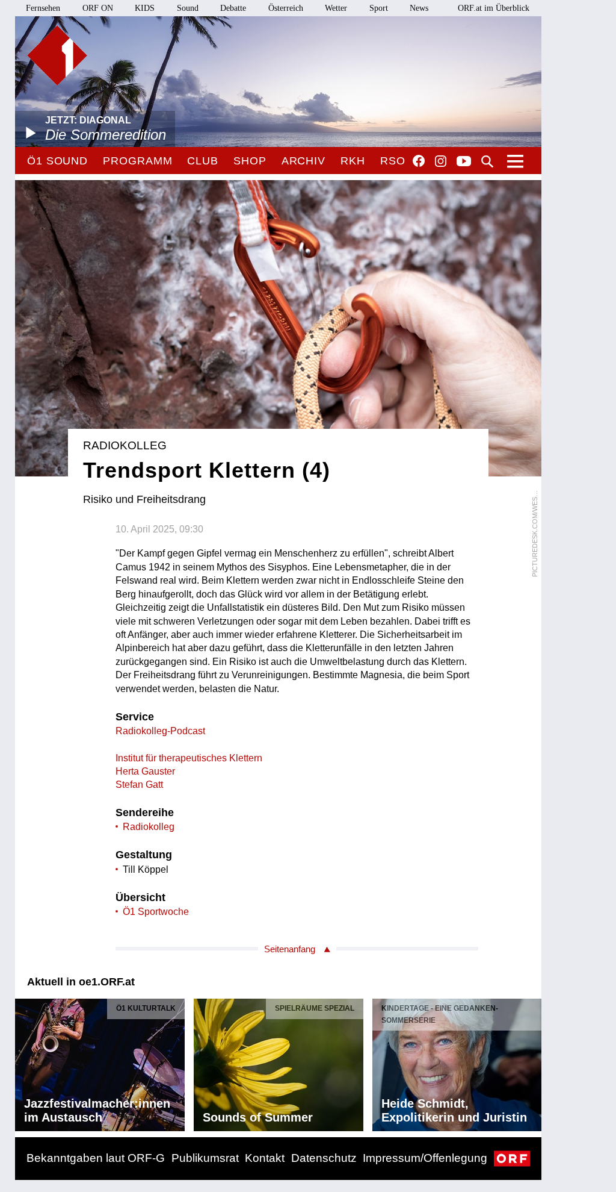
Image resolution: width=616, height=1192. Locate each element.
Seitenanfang (289, 949)
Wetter (336, 8)
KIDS (145, 8)
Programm (137, 161)
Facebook (419, 161)
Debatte (233, 8)
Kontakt (265, 1158)
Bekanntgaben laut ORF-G (95, 1158)
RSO (392, 161)
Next (531, 1062)
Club (202, 161)
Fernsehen (43, 8)
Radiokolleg (148, 827)
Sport (378, 8)
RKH (352, 161)
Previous (24, 1062)
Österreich (285, 8)
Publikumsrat (205, 1158)
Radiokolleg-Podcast (160, 731)
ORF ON (97, 8)
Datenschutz (324, 1158)
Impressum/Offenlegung (425, 1158)
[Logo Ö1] (57, 55)
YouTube (464, 162)
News (419, 8)
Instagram (440, 161)
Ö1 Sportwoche (156, 911)
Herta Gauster (145, 771)
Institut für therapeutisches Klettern (189, 758)
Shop (249, 161)
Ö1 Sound (57, 161)
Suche (487, 161)
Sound (188, 8)
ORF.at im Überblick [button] (493, 8)
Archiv (303, 161)
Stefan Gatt (139, 784)
